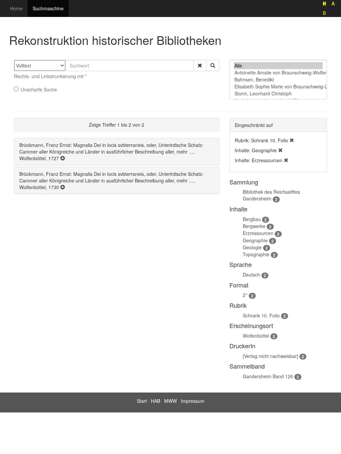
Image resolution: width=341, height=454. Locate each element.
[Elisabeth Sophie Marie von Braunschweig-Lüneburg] (278, 86)
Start (142, 400)
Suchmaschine (48, 8)
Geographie (255, 240)
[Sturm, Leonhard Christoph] (278, 93)
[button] (199, 65)
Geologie (252, 247)
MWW (170, 400)
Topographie (256, 254)
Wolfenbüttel (256, 335)
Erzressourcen (258, 233)
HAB (155, 400)
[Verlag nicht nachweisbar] (270, 356)
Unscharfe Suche (39, 89)
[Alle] (278, 65)
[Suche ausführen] (212, 65)
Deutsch (251, 274)
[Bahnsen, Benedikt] (278, 79)
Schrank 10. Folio (261, 315)
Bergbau (252, 219)
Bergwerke (254, 226)
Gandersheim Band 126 (268, 376)
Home (16, 8)
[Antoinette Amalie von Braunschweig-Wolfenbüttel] (278, 72)
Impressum (192, 400)
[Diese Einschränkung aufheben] (291, 140)
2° (245, 294)
